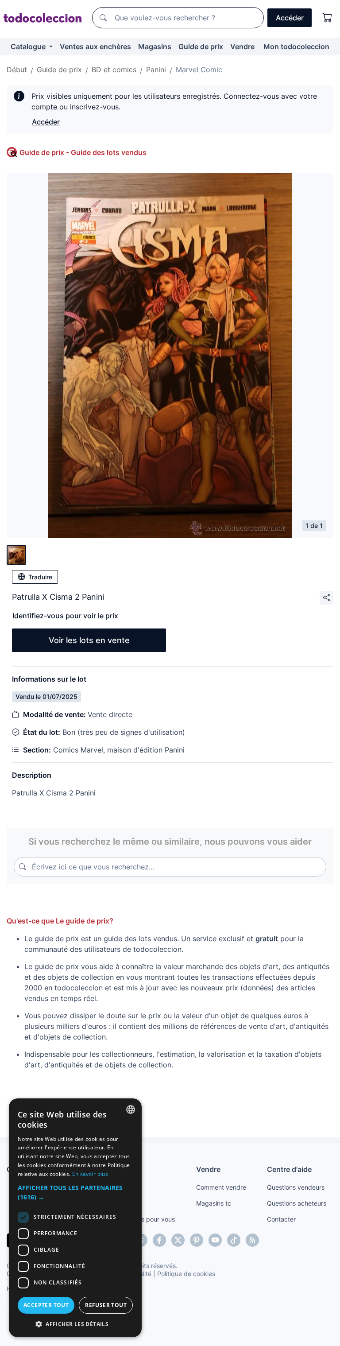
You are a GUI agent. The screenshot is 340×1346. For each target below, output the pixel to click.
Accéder (46, 121)
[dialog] (75, 1217)
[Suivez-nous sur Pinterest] (196, 1240)
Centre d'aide (289, 1169)
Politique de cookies (186, 1273)
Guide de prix (200, 46)
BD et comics (114, 69)
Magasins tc (213, 1203)
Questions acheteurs (296, 1203)
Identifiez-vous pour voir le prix (65, 615)
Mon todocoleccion (296, 46)
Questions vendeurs (296, 1187)
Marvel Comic (199, 69)
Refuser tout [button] (106, 1305)
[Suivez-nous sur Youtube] (215, 1240)
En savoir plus (90, 1174)
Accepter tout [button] (46, 1305)
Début (17, 69)
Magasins (154, 46)
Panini (156, 69)
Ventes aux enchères (95, 46)
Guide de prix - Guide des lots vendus (83, 152)
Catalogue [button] (29, 46)
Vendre (242, 46)
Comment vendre (221, 1187)
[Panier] (327, 17)
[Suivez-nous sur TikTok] (233, 1240)
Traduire (40, 577)
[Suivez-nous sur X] (178, 1240)
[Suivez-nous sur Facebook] (159, 1240)
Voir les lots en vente (89, 640)
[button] (75, 1192)
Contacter (281, 1219)
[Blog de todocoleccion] (252, 1240)
